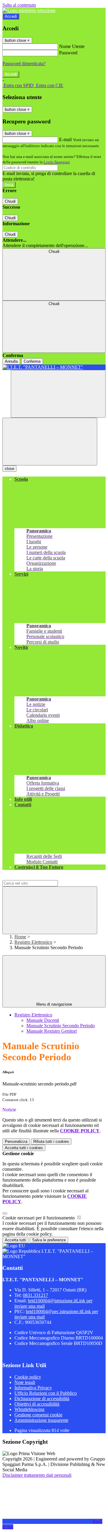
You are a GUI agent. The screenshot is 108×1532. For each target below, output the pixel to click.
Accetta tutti (24, 1148)
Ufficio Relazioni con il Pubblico (45, 1393)
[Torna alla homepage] (54, 367)
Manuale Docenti (42, 1020)
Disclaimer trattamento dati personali (36, 1475)
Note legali (24, 1382)
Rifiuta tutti (51, 1141)
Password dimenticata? (24, 63)
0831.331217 (35, 1295)
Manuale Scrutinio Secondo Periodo (60, 1025)
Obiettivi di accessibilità (36, 1403)
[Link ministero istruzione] (29, 10)
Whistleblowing (29, 1409)
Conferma (32, 361)
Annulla (11, 361)
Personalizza (16, 1141)
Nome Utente (72, 46)
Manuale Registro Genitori (51, 1031)
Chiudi (10, 201)
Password (68, 52)
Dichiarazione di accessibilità (41, 1398)
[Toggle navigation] (49, 441)
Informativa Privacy (33, 1387)
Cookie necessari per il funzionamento (39, 1217)
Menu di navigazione (54, 1004)
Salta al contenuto (19, 5)
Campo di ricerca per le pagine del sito (38, 877)
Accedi (11, 16)
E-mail (65, 139)
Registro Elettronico (33, 942)
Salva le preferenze (49, 1240)
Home (20, 936)
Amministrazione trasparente (41, 1420)
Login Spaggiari (57, 162)
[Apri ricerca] (58, 394)
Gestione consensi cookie (38, 1414)
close (9, 468)
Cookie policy (27, 1376)
